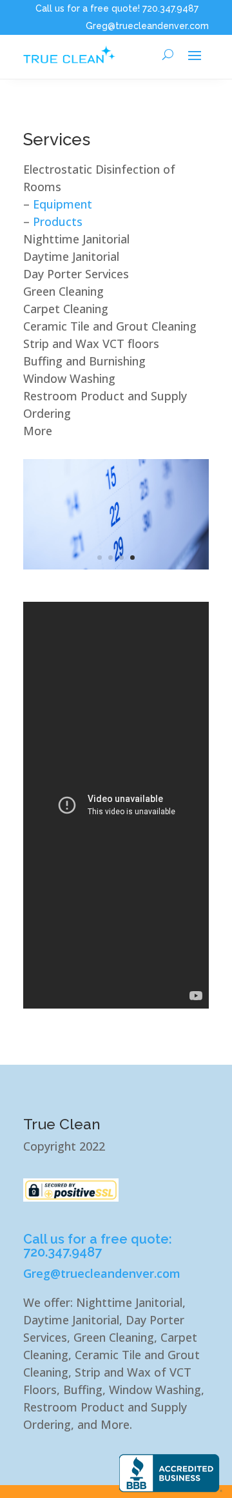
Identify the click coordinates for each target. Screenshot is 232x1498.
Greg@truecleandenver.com (147, 26)
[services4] (116, 565)
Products (57, 221)
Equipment (62, 204)
